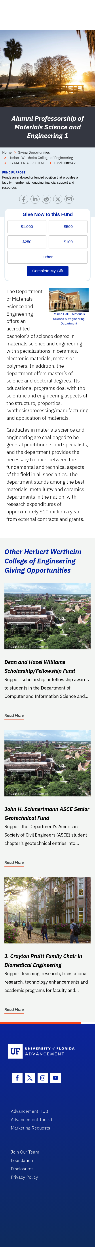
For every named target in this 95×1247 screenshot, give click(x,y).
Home (7, 152)
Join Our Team (25, 1152)
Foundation (22, 1160)
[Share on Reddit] (47, 200)
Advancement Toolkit (31, 1119)
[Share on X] (59, 200)
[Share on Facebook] (24, 200)
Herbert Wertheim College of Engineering (40, 157)
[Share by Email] (70, 200)
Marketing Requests (30, 1128)
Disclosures (22, 1169)
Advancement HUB (29, 1111)
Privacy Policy (24, 1177)
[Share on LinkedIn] (36, 200)
